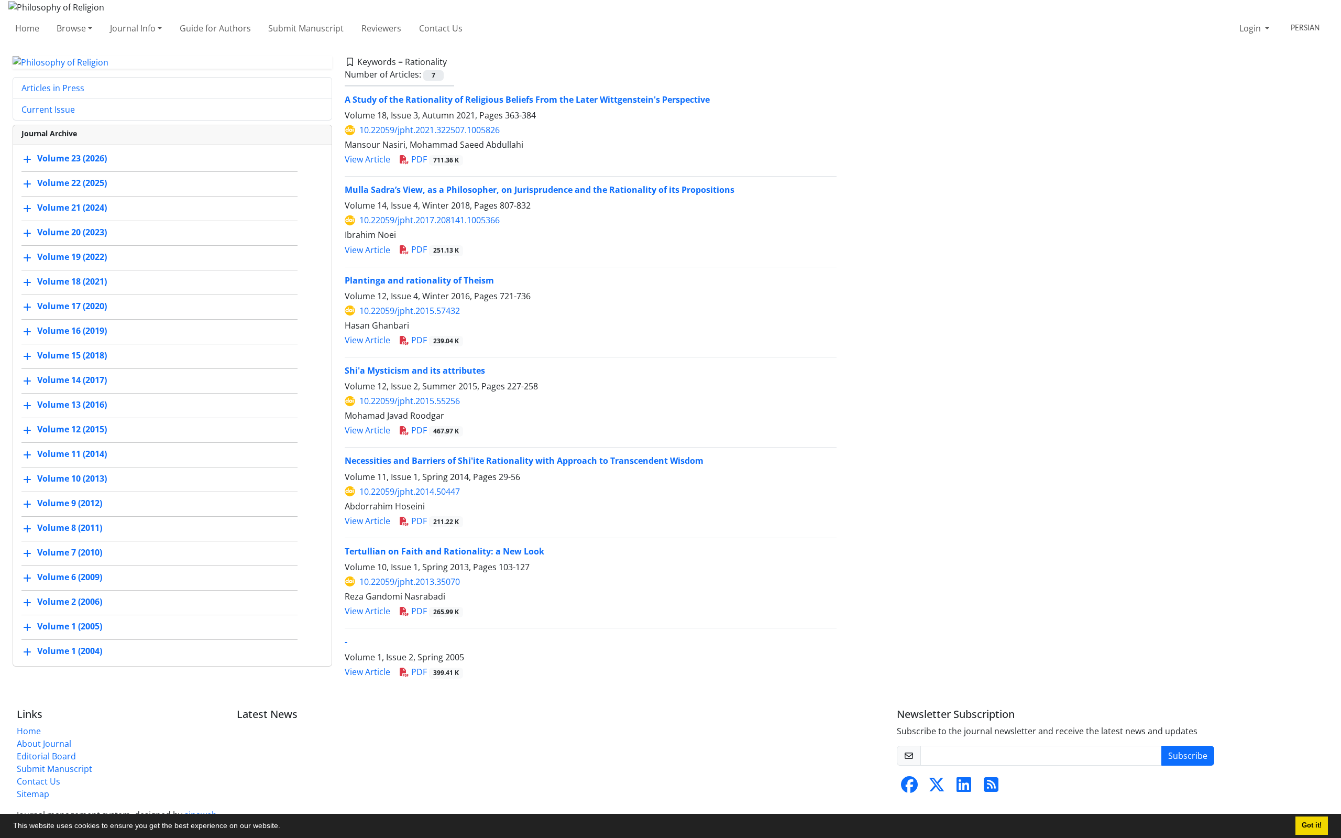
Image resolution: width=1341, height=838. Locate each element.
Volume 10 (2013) (72, 479)
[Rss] (991, 787)
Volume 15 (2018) (72, 356)
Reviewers (381, 28)
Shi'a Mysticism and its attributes (415, 370)
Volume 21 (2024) (72, 208)
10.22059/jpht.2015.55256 (409, 401)
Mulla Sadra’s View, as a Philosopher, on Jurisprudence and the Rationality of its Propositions (539, 189)
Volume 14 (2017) (72, 380)
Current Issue (48, 109)
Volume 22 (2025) (72, 183)
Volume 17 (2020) (72, 306)
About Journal (44, 743)
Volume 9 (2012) (69, 503)
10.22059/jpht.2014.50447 (409, 491)
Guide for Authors (215, 28)
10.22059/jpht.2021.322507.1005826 (429, 130)
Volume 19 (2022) (72, 257)
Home (27, 28)
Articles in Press (52, 88)
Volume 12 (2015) (72, 430)
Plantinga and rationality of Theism (419, 280)
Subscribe (1187, 755)
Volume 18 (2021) (72, 282)
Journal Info (133, 28)
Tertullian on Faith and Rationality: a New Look (444, 551)
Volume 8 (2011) (69, 528)
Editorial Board (46, 756)
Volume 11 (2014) (72, 454)
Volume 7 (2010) (69, 553)
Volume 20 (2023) (72, 232)
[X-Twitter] (936, 787)
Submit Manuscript (306, 28)
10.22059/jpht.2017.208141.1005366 (429, 220)
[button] (283, 827)
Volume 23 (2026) (72, 159)
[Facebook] (909, 787)
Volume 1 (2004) (69, 651)
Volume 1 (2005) (69, 627)
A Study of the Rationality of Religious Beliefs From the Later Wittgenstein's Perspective (527, 99)
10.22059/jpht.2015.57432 (409, 311)
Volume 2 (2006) (69, 602)
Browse (71, 28)
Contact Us (441, 28)
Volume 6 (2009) (69, 577)
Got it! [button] (1312, 825)
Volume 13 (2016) (72, 405)
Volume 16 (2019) (72, 331)
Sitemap (33, 794)
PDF (434, 159)
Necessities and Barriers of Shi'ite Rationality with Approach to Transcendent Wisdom (524, 460)
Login (1251, 28)
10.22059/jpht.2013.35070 (409, 581)
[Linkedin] (963, 787)
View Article (367, 159)
